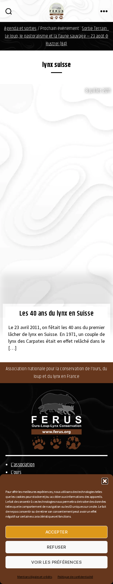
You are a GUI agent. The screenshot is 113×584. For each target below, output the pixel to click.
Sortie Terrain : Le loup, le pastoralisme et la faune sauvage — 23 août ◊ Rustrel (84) (57, 36)
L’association (23, 465)
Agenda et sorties (20, 28)
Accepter (57, 532)
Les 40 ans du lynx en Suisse (56, 313)
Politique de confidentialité (75, 577)
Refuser (56, 547)
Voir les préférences (56, 562)
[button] (105, 481)
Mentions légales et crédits (34, 577)
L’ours (16, 472)
